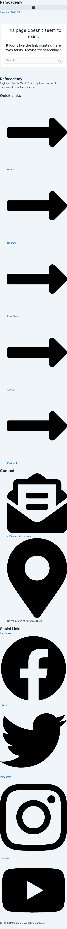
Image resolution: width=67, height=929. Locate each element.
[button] (33, 7)
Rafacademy (11, 2)
